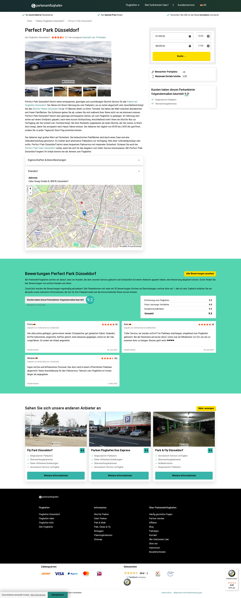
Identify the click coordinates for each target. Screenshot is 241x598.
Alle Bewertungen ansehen (200, 273)
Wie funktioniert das (159, 539)
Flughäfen (131, 4)
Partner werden (156, 518)
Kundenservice (186, 4)
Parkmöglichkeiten (103, 535)
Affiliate (153, 522)
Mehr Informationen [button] (38, 595)
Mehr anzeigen (206, 408)
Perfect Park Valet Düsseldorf (40, 148)
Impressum (154, 547)
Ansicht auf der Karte (42, 196)
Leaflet (124, 246)
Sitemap (98, 539)
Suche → (181, 56)
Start (29, 21)
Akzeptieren (58, 595)
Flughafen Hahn (46, 518)
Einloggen (98, 531)
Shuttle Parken (101, 514)
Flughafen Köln (46, 522)
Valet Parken (100, 518)
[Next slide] (108, 60)
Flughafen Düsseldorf (49, 514)
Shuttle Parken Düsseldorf (46, 108)
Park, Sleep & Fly (102, 527)
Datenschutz (166, 593)
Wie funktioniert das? (157, 4)
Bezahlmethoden (157, 552)
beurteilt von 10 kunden (94, 37)
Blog (151, 527)
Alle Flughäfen (46, 527)
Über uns (153, 543)
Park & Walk (100, 522)
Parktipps (154, 531)
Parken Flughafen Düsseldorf (50, 21)
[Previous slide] (28, 60)
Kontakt (153, 535)
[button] (84, 213)
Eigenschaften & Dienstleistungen (47, 159)
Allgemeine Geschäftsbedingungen (188, 593)
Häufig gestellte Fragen (160, 514)
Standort (33, 171)
